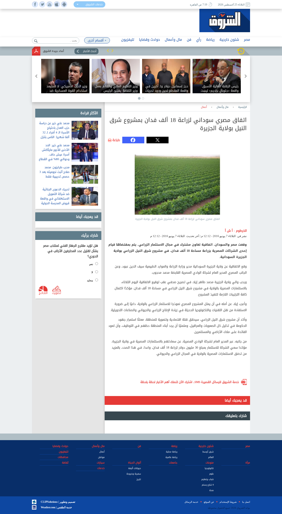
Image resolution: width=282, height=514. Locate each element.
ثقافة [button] (65, 462)
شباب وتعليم (207, 479)
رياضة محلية (171, 452)
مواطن (101, 457)
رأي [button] (198, 39)
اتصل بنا (246, 502)
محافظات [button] (63, 457)
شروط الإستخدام (228, 502)
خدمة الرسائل (191, 502)
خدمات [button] (101, 468)
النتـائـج (43, 292)
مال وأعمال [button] (173, 39)
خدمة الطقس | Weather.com (56, 507)
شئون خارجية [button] (229, 39)
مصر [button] (247, 39)
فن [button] (189, 39)
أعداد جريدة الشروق (53, 51)
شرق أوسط (208, 452)
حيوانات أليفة (134, 468)
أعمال (204, 107)
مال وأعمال (222, 107)
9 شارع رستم (208, 485)
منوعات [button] (210, 462)
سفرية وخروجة (133, 474)
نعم (91, 264)
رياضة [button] (210, 39)
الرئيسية (242, 107)
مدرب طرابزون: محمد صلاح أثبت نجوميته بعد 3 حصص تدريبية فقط (54, 171)
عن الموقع (209, 502)
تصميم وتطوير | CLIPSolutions (58, 501)
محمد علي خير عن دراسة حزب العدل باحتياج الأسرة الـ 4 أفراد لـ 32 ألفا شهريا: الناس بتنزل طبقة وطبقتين (54, 132)
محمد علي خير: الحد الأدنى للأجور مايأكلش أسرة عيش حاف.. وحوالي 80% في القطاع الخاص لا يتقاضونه (54, 154)
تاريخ (139, 479)
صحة (211, 490)
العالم (211, 457)
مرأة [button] (247, 462)
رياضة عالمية (171, 457)
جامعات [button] (173, 462)
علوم (211, 474)
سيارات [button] (101, 462)
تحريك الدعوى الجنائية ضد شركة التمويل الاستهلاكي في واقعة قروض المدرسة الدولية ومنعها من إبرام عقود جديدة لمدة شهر (54, 201)
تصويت (56, 292)
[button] (108, 50)
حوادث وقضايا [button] (149, 39)
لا (92, 272)
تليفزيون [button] (127, 39)
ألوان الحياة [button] (134, 462)
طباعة (116, 140)
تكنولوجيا (209, 468)
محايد (90, 280)
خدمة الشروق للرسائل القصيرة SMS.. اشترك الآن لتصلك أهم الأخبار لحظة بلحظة (189, 382)
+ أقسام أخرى (97, 40)
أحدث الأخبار (89, 51)
